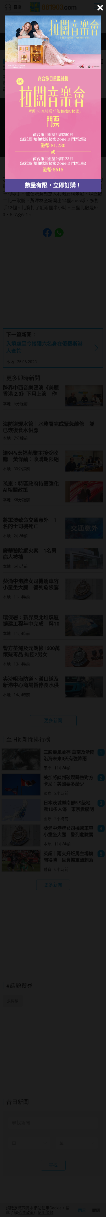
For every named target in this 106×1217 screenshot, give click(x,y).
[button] (99, 7)
